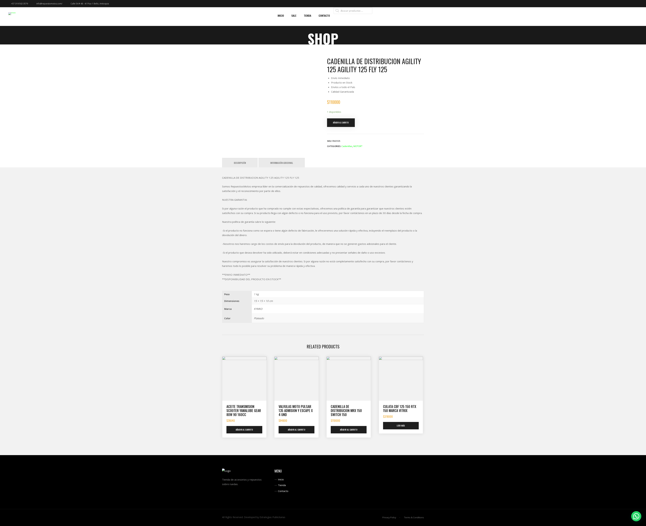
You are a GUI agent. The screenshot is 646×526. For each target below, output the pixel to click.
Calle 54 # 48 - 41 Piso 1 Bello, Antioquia (90, 3)
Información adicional (281, 163)
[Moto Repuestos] (12, 13)
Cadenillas (347, 146)
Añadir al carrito (341, 122)
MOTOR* (357, 146)
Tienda (282, 485)
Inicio (281, 479)
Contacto (283, 491)
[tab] (240, 163)
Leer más (401, 425)
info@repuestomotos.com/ (49, 3)
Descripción (240, 163)
